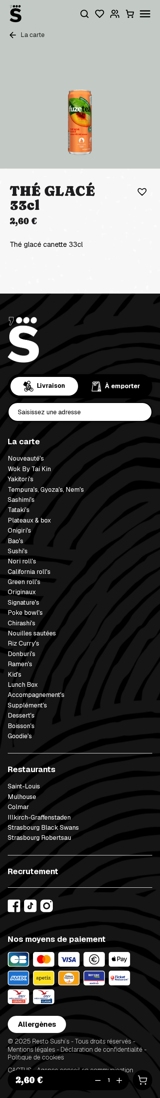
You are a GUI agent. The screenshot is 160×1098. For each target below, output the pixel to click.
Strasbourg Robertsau (39, 838)
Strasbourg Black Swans (43, 828)
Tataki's (19, 510)
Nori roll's (22, 561)
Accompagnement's (36, 695)
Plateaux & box (29, 520)
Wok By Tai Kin (29, 469)
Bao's (15, 541)
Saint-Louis (24, 786)
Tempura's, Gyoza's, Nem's (46, 490)
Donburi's (21, 654)
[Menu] (145, 14)
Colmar (18, 807)
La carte (24, 441)
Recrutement (33, 871)
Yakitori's (20, 479)
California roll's (29, 572)
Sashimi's (21, 500)
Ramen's (20, 664)
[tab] (44, 386)
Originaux (22, 592)
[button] (139, 189)
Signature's (23, 602)
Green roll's (24, 582)
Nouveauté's (26, 458)
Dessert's (21, 715)
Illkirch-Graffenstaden (39, 817)
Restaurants (32, 769)
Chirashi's (21, 623)
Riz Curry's (23, 643)
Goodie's (20, 736)
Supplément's (27, 705)
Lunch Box (23, 685)
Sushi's (18, 551)
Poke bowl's (25, 613)
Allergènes (37, 1024)
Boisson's (21, 726)
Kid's (14, 674)
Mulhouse (22, 797)
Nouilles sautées (32, 633)
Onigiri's (19, 530)
